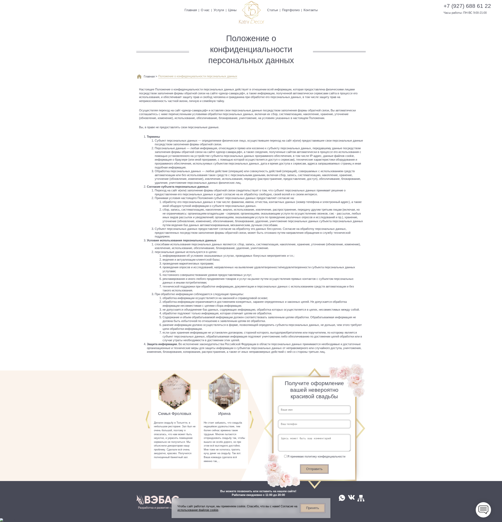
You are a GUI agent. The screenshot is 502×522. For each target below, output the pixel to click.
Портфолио (291, 10)
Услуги (219, 10)
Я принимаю (316, 456)
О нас (205, 10)
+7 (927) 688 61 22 (467, 6)
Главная (191, 10)
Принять (312, 508)
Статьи (272, 10)
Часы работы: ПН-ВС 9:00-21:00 (465, 12)
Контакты (311, 10)
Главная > (150, 76)
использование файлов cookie (197, 510)
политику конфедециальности (325, 456)
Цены (232, 10)
